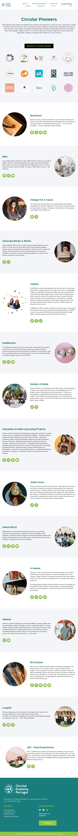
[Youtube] (13, 176)
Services (28, 6)
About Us (25, 3)
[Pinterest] (45, 132)
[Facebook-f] (47, 810)
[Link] (4, 262)
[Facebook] (32, 132)
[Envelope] (8, 640)
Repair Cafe (53, 3)
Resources (41, 6)
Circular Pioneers (66, 3)
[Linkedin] (41, 132)
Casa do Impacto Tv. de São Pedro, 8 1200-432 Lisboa (10, 812)
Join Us (53, 6)
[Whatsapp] (41, 321)
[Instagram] (36, 132)
